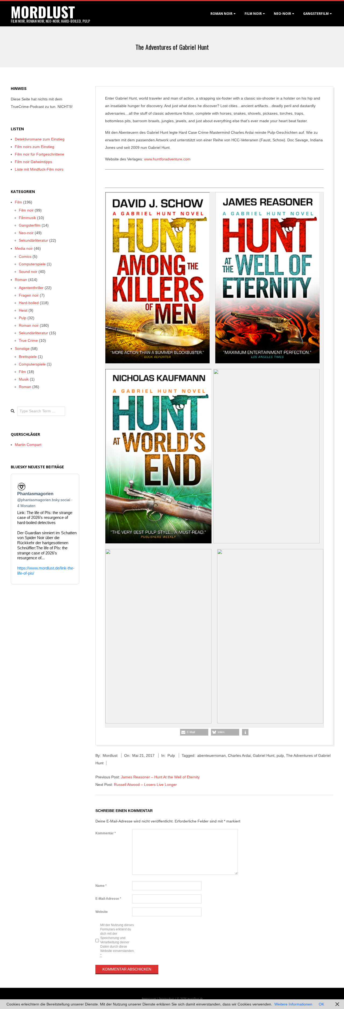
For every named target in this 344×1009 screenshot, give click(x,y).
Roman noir (221, 13)
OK (321, 1004)
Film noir (253, 13)
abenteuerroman (211, 755)
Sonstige (22, 348)
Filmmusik (27, 218)
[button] (194, 732)
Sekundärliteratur (33, 240)
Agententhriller (31, 288)
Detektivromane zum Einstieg (39, 139)
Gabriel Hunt (263, 755)
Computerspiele (32, 264)
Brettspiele (28, 356)
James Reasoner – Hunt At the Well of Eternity (160, 777)
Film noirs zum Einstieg (34, 147)
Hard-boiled (29, 303)
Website (101, 912)
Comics (25, 256)
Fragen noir (29, 295)
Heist (23, 310)
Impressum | (150, 998)
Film (18, 202)
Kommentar (105, 833)
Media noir (24, 248)
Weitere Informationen (293, 1004)
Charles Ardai (239, 755)
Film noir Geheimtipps (33, 162)
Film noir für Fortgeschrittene (39, 154)
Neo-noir (26, 233)
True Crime (28, 340)
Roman (21, 279)
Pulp (171, 755)
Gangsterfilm (316, 13)
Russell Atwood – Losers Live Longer (145, 784)
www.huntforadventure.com (167, 159)
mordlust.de (195, 998)
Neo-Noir (282, 13)
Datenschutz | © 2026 (173, 998)
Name (101, 886)
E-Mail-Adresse (108, 899)
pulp (280, 755)
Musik (24, 379)
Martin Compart (28, 444)
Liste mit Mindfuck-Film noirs (39, 169)
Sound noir (28, 271)
